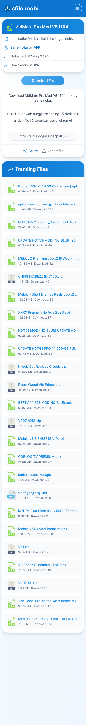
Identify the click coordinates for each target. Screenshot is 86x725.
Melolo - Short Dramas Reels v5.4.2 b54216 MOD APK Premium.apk (48, 294)
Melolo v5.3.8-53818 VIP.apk (41, 439)
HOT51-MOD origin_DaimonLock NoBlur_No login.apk (48, 222)
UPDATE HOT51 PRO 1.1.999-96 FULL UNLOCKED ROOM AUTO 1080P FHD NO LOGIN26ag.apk (48, 348)
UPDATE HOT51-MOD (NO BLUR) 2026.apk (48, 240)
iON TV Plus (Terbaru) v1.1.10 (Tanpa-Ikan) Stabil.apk (48, 511)
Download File (43, 81)
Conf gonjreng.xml (32, 493)
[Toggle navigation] (77, 8)
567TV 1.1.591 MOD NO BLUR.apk (45, 402)
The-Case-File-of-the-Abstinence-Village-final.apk (48, 601)
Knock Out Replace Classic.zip (42, 366)
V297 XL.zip (28, 583)
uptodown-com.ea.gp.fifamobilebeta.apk (48, 204)
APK (37, 47)
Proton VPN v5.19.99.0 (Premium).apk (48, 186)
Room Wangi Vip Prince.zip (39, 384)
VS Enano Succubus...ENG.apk (42, 565)
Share (33, 151)
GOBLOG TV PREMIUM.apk (39, 457)
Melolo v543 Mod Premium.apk (42, 529)
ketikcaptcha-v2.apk (34, 475)
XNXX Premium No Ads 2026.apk (44, 312)
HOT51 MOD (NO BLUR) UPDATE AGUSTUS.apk (48, 330)
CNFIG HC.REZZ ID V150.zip (40, 276)
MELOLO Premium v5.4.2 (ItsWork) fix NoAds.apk (48, 258)
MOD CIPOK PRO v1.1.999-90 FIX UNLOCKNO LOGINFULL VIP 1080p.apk (48, 619)
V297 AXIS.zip (29, 420)
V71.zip (24, 547)
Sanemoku (19, 47)
